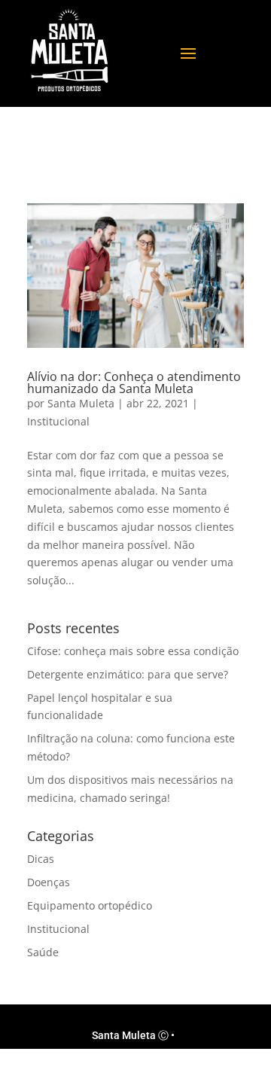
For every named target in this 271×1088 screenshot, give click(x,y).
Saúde (43, 952)
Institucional (58, 421)
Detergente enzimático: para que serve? (127, 674)
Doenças (48, 882)
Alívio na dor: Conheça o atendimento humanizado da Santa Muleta (134, 382)
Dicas (40, 859)
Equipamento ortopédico (89, 905)
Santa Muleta (80, 403)
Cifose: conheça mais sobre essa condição (133, 651)
